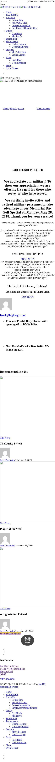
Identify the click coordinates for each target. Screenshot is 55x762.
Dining (9, 710)
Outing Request (19, 724)
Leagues (10, 729)
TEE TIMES (12, 694)
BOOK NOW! (27, 259)
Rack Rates (17, 740)
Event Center (12, 748)
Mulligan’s (17, 716)
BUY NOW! (28, 297)
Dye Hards (17, 713)
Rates (8, 737)
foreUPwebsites (7, 460)
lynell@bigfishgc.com (13, 108)
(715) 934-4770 (7, 679)
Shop (8, 745)
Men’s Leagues (19, 732)
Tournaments (12, 721)
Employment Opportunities (24, 708)
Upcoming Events (20, 726)
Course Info (17, 700)
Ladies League (18, 734)
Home (9, 692)
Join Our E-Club (19, 702)
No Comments (43, 108)
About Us (10, 697)
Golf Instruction (19, 742)
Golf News (5, 88)
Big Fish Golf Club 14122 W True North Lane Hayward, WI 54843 (12, 670)
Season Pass (11, 718)
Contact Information (21, 705)
